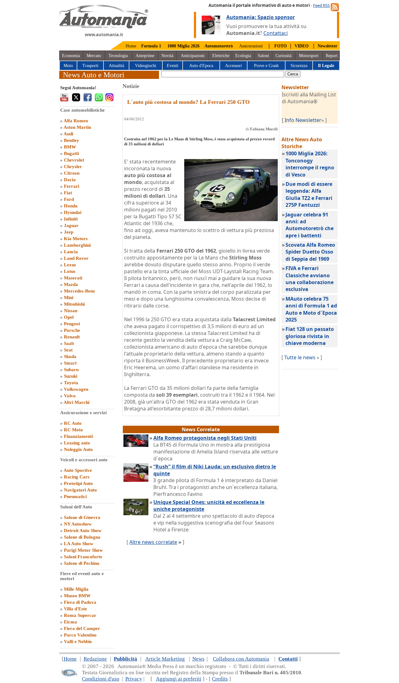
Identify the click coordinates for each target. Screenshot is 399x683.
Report (332, 55)
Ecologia (243, 55)
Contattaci (275, 33)
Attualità (116, 65)
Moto (68, 65)
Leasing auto (77, 442)
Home (131, 46)
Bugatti (71, 153)
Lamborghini (77, 245)
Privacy (133, 679)
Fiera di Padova (80, 602)
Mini (68, 297)
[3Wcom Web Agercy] (69, 675)
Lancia (71, 251)
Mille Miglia (76, 589)
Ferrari (71, 186)
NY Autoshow (78, 523)
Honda (71, 205)
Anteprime (145, 55)
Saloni (263, 55)
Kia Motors (76, 238)
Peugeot (72, 323)
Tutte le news (299, 357)
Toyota (71, 382)
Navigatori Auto (80, 489)
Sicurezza (299, 65)
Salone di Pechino (81, 563)
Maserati (73, 277)
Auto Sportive (78, 470)
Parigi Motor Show (83, 550)
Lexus (70, 264)
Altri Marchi (76, 402)
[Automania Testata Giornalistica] (104, 27)
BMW (70, 146)
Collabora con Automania (241, 659)
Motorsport (309, 55)
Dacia (70, 179)
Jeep (68, 232)
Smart (70, 363)
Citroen (71, 173)
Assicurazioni (251, 46)
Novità (167, 55)
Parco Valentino (80, 634)
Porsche (72, 330)
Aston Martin (77, 127)
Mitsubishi (74, 304)
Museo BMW (77, 595)
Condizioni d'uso (100, 679)
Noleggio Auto (78, 449)
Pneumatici (75, 496)
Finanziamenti (78, 436)
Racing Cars (76, 476)
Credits (220, 679)
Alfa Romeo (76, 120)
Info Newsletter (303, 120)
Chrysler (73, 166)
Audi (68, 133)
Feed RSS (321, 5)
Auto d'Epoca (201, 65)
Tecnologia (118, 55)
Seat (68, 349)
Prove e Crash (266, 65)
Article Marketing (165, 659)
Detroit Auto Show (83, 530)
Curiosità (283, 55)
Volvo (70, 395)
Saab (69, 343)
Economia (71, 55)
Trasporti (90, 65)
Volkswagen (76, 389)
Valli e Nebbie (78, 641)
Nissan (70, 310)
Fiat (68, 192)
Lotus (69, 271)
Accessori (233, 65)
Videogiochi (145, 65)
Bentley (71, 140)
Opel (69, 317)
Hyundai (72, 212)
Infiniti (71, 218)
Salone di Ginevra (82, 517)
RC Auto (73, 423)
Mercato (94, 55)
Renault (72, 336)
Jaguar (71, 225)
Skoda (70, 356)
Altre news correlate (153, 542)
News (198, 659)
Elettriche (220, 55)
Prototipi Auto (78, 483)
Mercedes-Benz (79, 290)
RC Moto (73, 429)
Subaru (71, 369)
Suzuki (70, 376)
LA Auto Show (78, 543)
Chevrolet (74, 159)
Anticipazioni (192, 55)
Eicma (70, 621)
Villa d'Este (75, 608)
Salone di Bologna (82, 537)
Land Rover (76, 258)
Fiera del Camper (82, 628)
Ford (69, 199)
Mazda (71, 284)
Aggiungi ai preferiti (178, 679)
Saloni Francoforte (83, 556)
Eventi (172, 65)
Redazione (95, 659)
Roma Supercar (80, 615)
